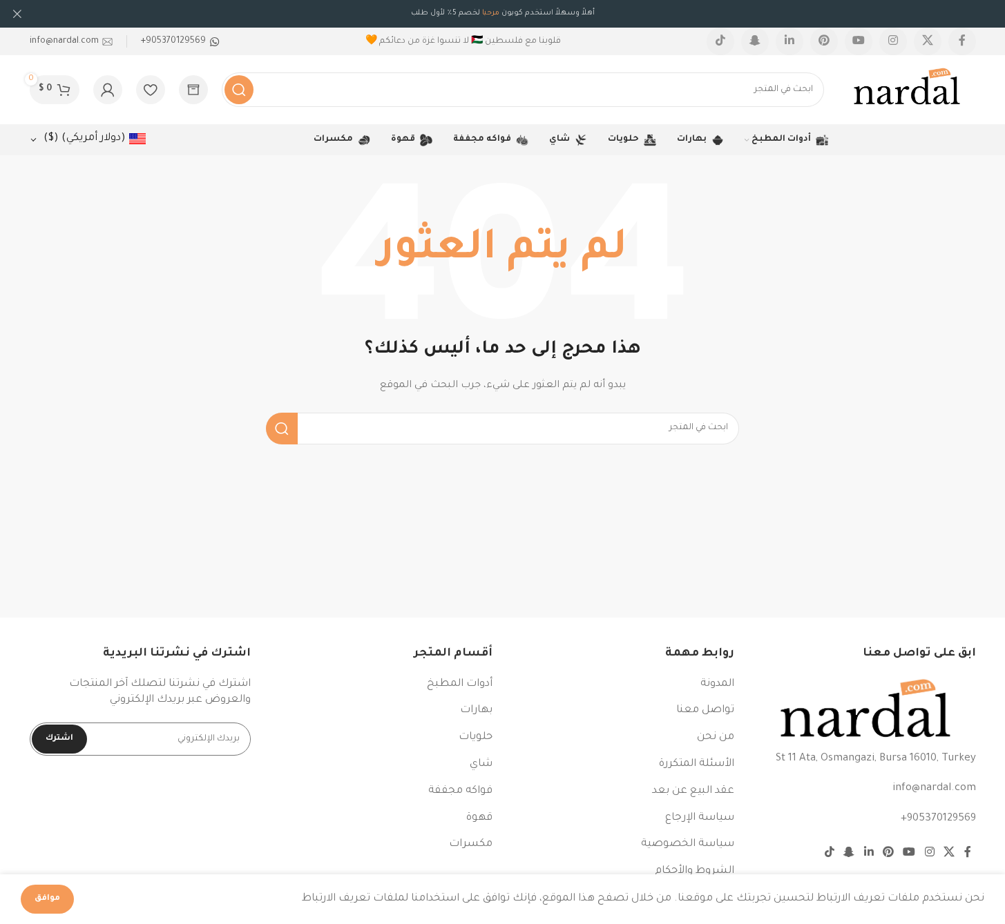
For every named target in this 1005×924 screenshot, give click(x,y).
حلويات (475, 737)
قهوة (479, 818)
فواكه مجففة (460, 791)
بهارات (476, 710)
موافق (47, 898)
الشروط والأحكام (694, 871)
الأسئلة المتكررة (696, 764)
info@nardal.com (934, 788)
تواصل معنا (705, 710)
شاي (481, 764)
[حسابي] (107, 90)
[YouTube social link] (858, 41)
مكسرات (470, 844)
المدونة (717, 684)
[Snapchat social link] (755, 41)
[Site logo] (907, 91)
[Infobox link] (180, 41)
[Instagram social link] (893, 41)
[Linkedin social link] (789, 41)
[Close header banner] (17, 14)
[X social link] (927, 41)
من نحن (715, 737)
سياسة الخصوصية (687, 844)
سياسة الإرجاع (699, 818)
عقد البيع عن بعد (693, 791)
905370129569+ (938, 819)
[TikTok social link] (720, 41)
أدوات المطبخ (459, 684)
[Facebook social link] (962, 41)
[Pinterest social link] (824, 41)
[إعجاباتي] (150, 90)
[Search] (238, 89)
